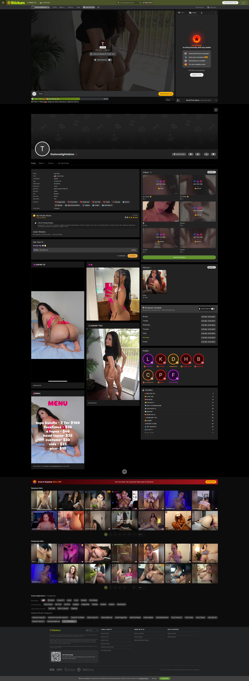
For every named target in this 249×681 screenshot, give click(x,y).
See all (210, 172)
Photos (71, 7)
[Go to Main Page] (16, 2)
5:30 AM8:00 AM (208, 317)
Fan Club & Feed (63, 163)
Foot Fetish (73, 202)
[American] (43, 600)
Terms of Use (105, 637)
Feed (78, 7)
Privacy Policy (105, 633)
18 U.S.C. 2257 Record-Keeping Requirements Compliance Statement (179, 669)
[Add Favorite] (34, 94)
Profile (54, 7)
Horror (127, 202)
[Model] (216, 110)
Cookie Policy (143, 678)
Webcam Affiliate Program (141, 640)
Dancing (117, 202)
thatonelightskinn (38, 596)
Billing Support (172, 637)
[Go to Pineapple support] (79, 670)
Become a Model (139, 633)
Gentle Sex (86, 202)
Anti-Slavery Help (106, 650)
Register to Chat (196, 75)
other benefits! (200, 70)
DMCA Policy (104, 640)
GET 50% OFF (211, 482)
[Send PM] (213, 154)
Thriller (97, 205)
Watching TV (108, 205)
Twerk (108, 202)
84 (146, 225)
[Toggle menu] (3, 2)
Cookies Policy (105, 643)
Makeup (59, 205)
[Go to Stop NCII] (88, 670)
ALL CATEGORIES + (69, 621)
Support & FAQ (172, 633)
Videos (62, 7)
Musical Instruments (74, 205)
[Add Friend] (206, 154)
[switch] (213, 309)
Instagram (57, 208)
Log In (243, 2)
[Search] (140, 2)
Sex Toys (97, 202)
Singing (87, 205)
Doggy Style (61, 202)
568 (146, 297)
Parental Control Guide (107, 647)
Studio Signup (138, 637)
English (91, 630)
